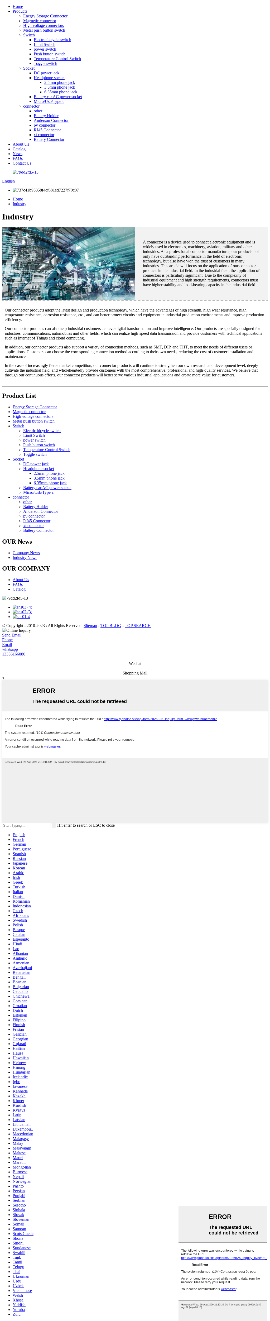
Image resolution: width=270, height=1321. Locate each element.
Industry (19, 204)
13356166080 (13, 654)
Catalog (19, 149)
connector (31, 106)
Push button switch (49, 54)
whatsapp (10, 649)
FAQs (18, 158)
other (38, 111)
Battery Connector (49, 139)
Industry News (25, 557)
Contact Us (22, 163)
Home (18, 6)
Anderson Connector (51, 120)
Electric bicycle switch (52, 39)
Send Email (11, 635)
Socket (29, 68)
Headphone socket (49, 77)
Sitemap (90, 625)
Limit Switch (44, 44)
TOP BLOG (110, 625)
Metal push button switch (44, 30)
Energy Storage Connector (45, 16)
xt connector (44, 134)
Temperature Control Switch (57, 58)
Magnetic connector (39, 20)
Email (7, 644)
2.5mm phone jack (59, 82)
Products (20, 11)
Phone (7, 640)
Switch (29, 35)
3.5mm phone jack (59, 87)
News (17, 153)
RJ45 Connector (47, 130)
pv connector (44, 125)
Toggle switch (45, 63)
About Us (21, 144)
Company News (26, 553)
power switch (45, 49)
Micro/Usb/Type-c (49, 101)
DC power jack (46, 73)
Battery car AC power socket (58, 96)
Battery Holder (46, 115)
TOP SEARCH (138, 625)
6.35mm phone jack (60, 92)
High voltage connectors (43, 25)
